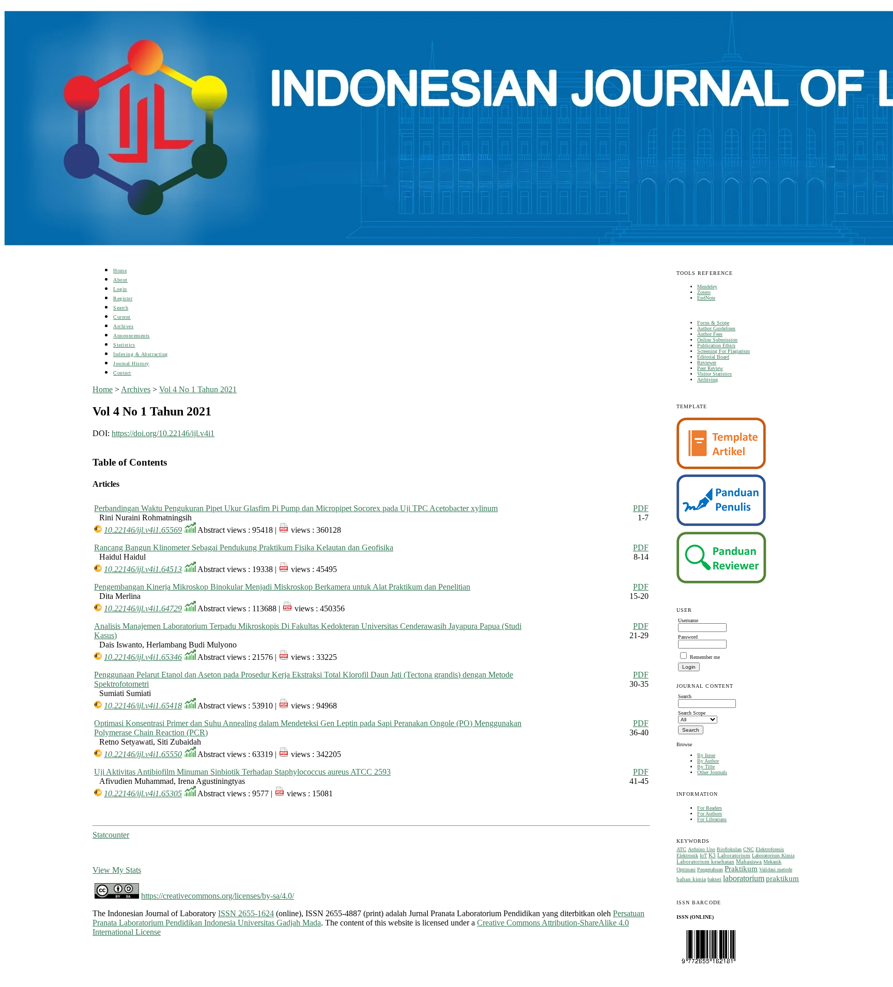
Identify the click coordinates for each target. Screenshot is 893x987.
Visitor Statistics (714, 374)
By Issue (706, 755)
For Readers (709, 808)
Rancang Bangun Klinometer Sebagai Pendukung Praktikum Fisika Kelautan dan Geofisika (243, 547)
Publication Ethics (716, 345)
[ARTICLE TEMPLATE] (721, 467)
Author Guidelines (716, 328)
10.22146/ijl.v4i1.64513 (143, 569)
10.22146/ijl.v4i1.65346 (143, 657)
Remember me (705, 657)
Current (122, 317)
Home (120, 270)
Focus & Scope (713, 323)
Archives (123, 326)
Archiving (707, 379)
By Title (706, 766)
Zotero (704, 292)
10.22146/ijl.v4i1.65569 (143, 530)
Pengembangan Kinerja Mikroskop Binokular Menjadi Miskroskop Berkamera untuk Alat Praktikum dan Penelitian (282, 586)
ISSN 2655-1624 (246, 913)
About (120, 280)
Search (120, 308)
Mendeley (707, 286)
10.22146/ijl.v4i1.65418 (143, 705)
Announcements (131, 335)
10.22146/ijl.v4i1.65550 (143, 754)
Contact (122, 373)
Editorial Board (713, 357)
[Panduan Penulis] (721, 524)
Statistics (124, 345)
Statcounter (111, 834)
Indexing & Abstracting (140, 354)
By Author (708, 761)
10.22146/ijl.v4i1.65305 (143, 793)
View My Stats (117, 870)
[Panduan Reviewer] (721, 581)
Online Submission (717, 340)
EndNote (706, 298)
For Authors (709, 813)
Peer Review (710, 368)
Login (120, 289)
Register (122, 298)
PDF (641, 508)
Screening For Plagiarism (723, 351)
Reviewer (706, 362)
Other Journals (712, 772)
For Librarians (712, 819)
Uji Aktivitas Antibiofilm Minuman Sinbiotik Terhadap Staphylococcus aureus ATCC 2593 (242, 771)
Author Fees (709, 334)
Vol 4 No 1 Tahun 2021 (198, 389)
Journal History (131, 363)
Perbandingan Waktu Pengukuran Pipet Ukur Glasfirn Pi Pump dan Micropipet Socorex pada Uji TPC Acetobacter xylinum (296, 508)
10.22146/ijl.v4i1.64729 (143, 608)
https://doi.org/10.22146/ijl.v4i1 (163, 433)
